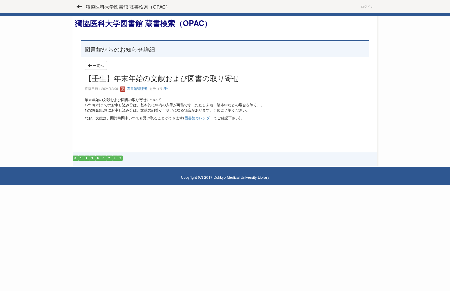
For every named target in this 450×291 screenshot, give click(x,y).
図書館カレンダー (199, 117)
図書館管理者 (136, 88)
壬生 (167, 88)
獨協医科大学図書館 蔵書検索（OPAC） (128, 6)
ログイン (367, 6)
